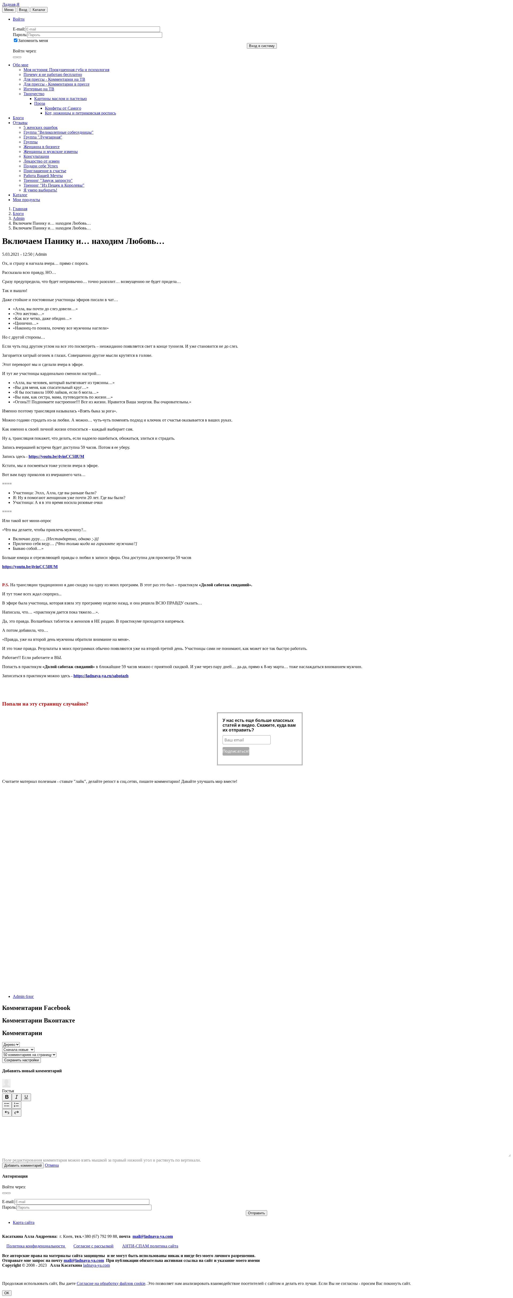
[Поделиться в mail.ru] (42, 905)
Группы (31, 142)
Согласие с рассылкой (93, 1246)
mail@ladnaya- (146, 1236)
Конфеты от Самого (63, 108)
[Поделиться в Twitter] (42, 987)
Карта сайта (23, 1222)
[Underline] (26, 1097)
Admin (19, 218)
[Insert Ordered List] (16, 1105)
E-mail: (19, 29)
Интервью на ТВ (39, 89)
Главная (20, 208)
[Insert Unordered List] (7, 1105)
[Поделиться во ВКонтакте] (42, 822)
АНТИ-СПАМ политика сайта (150, 1246)
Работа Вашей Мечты (43, 175)
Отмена (52, 1165)
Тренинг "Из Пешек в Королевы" (54, 185)
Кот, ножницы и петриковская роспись (80, 113)
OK (6, 1293)
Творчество (34, 93)
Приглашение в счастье (45, 171)
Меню (9, 10)
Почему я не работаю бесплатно (53, 74)
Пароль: (20, 34)
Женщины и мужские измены (51, 151)
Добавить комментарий (23, 1165)
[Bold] (7, 1097)
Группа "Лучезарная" (43, 137)
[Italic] (16, 1097)
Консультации (36, 156)
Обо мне (20, 65)
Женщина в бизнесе (42, 146)
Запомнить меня (33, 40)
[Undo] (7, 1113)
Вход (23, 10)
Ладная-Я (11, 4)
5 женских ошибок (41, 127)
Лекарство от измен (42, 161)
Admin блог (23, 996)
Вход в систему (262, 46)
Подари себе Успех (41, 166)
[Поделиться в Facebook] (42, 863)
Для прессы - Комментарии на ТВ (54, 79)
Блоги (18, 118)
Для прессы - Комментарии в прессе (57, 84)
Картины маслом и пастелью (60, 98)
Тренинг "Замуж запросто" (48, 180)
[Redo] (16, 1113)
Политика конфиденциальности (36, 1246)
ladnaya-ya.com (96, 1265)
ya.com (166, 1236)
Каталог (39, 10)
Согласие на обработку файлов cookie (111, 1283)
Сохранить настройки (21, 1060)
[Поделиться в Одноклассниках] (42, 946)
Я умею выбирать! (40, 190)
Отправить (256, 1213)
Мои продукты (26, 199)
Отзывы (20, 122)
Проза (39, 103)
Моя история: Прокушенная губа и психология (66, 69)
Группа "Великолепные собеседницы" (59, 132)
